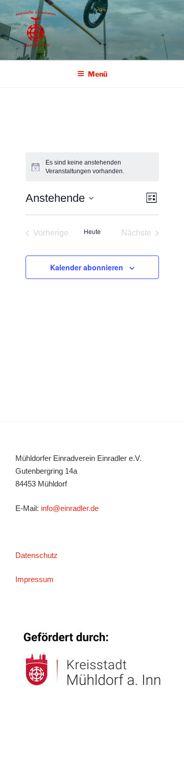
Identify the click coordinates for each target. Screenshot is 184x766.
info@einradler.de (70, 508)
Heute (92, 231)
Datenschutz (36, 555)
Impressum (34, 579)
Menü (97, 73)
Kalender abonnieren (86, 267)
